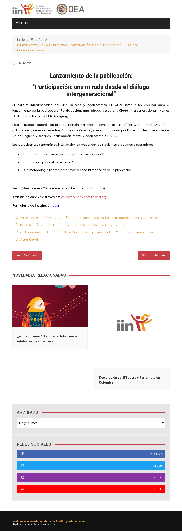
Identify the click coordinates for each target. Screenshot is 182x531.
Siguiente (150, 255)
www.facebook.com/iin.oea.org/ (84, 197)
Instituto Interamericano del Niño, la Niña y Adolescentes (49, 521)
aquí (55, 205)
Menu (23, 23)
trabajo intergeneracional (138, 232)
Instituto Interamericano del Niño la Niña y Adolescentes (82, 225)
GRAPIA (55, 218)
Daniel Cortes (30, 218)
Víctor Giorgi (29, 240)
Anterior (31, 255)
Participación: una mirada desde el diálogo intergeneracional (65, 232)
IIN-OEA (25, 225)
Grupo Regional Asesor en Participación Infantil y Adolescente (116, 218)
